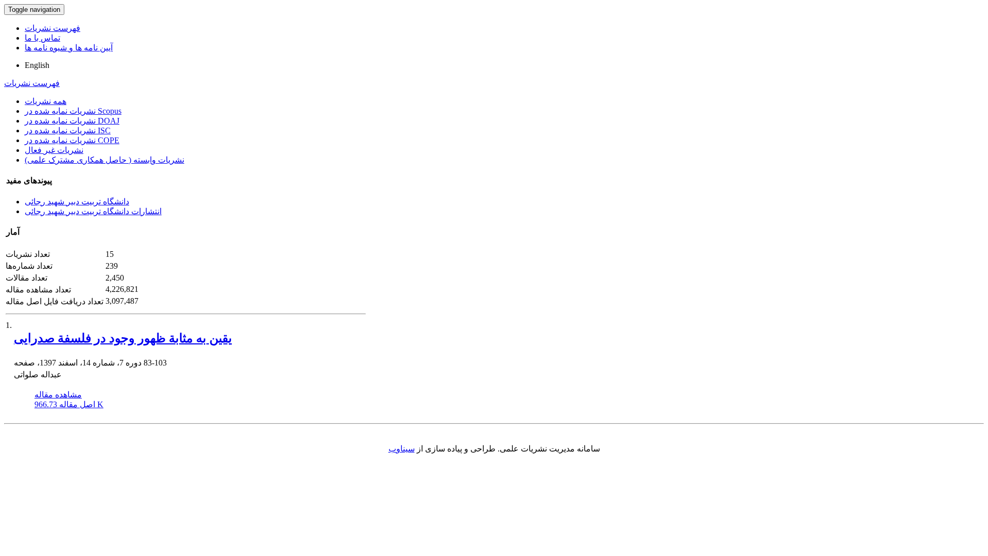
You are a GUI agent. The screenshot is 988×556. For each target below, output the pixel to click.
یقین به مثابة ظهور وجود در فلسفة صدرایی (123, 338)
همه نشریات (45, 101)
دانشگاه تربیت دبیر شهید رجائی (77, 201)
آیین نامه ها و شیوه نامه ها (69, 47)
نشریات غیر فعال (54, 150)
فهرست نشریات (52, 28)
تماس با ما (42, 37)
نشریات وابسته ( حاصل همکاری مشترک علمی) (104, 159)
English (37, 65)
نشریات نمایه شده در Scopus (73, 111)
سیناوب (402, 448)
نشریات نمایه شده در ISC (68, 130)
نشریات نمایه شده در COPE (72, 140)
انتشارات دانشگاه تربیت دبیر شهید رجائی (93, 211)
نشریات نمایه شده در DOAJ (72, 120)
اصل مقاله (68, 404)
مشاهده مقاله (58, 394)
